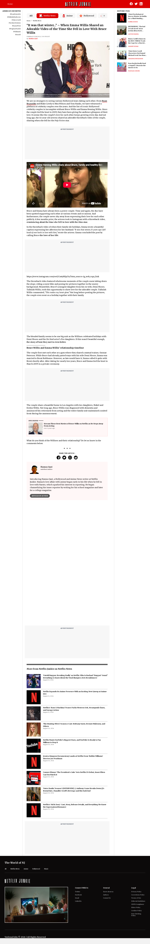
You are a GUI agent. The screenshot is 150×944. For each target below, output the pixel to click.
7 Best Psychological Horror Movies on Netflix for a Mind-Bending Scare (137, 16)
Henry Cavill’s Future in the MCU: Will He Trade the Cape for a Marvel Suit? (136, 41)
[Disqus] (67, 594)
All (31, 16)
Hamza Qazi (33, 38)
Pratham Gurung (134, 71)
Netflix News (37, 21)
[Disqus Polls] (67, 531)
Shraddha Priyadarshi (135, 58)
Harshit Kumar (133, 46)
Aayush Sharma (133, 34)
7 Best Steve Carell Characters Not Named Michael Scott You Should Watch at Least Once (137, 53)
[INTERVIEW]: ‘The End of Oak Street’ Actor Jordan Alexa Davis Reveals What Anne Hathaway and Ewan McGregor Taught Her (136, 29)
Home (10, 4)
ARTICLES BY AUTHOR (40, 496)
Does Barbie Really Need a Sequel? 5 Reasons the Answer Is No (137, 65)
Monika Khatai (133, 22)
